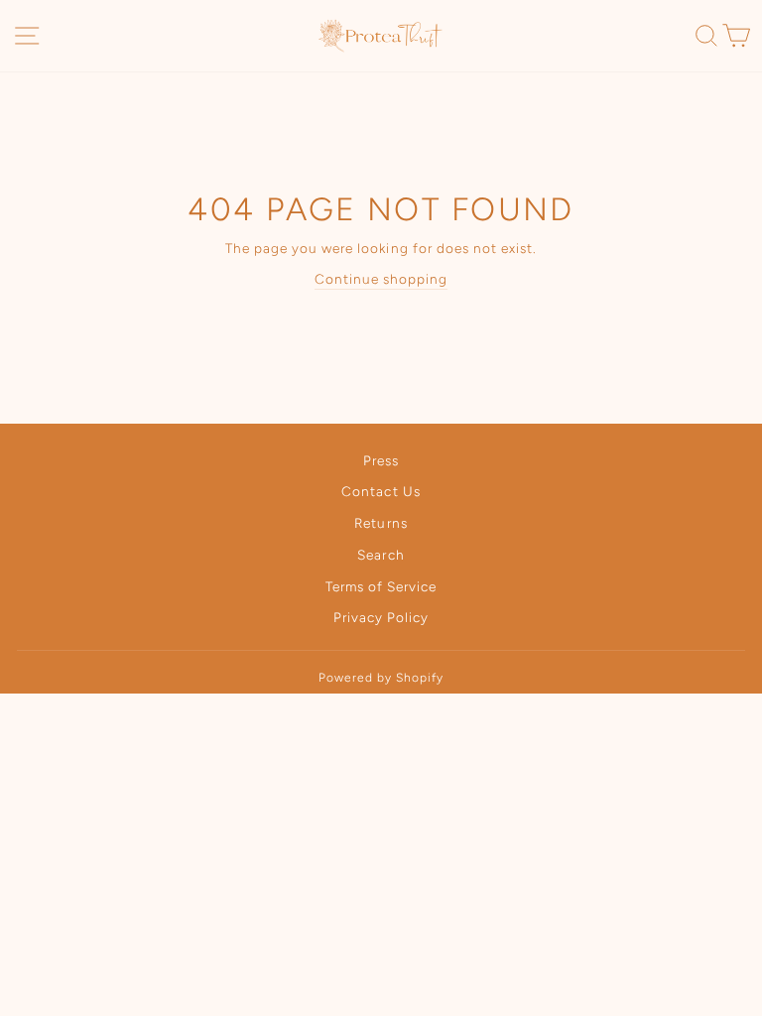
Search (380, 555)
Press (381, 460)
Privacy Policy (381, 617)
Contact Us (380, 491)
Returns (380, 523)
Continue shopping (381, 279)
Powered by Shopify (381, 678)
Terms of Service (381, 586)
